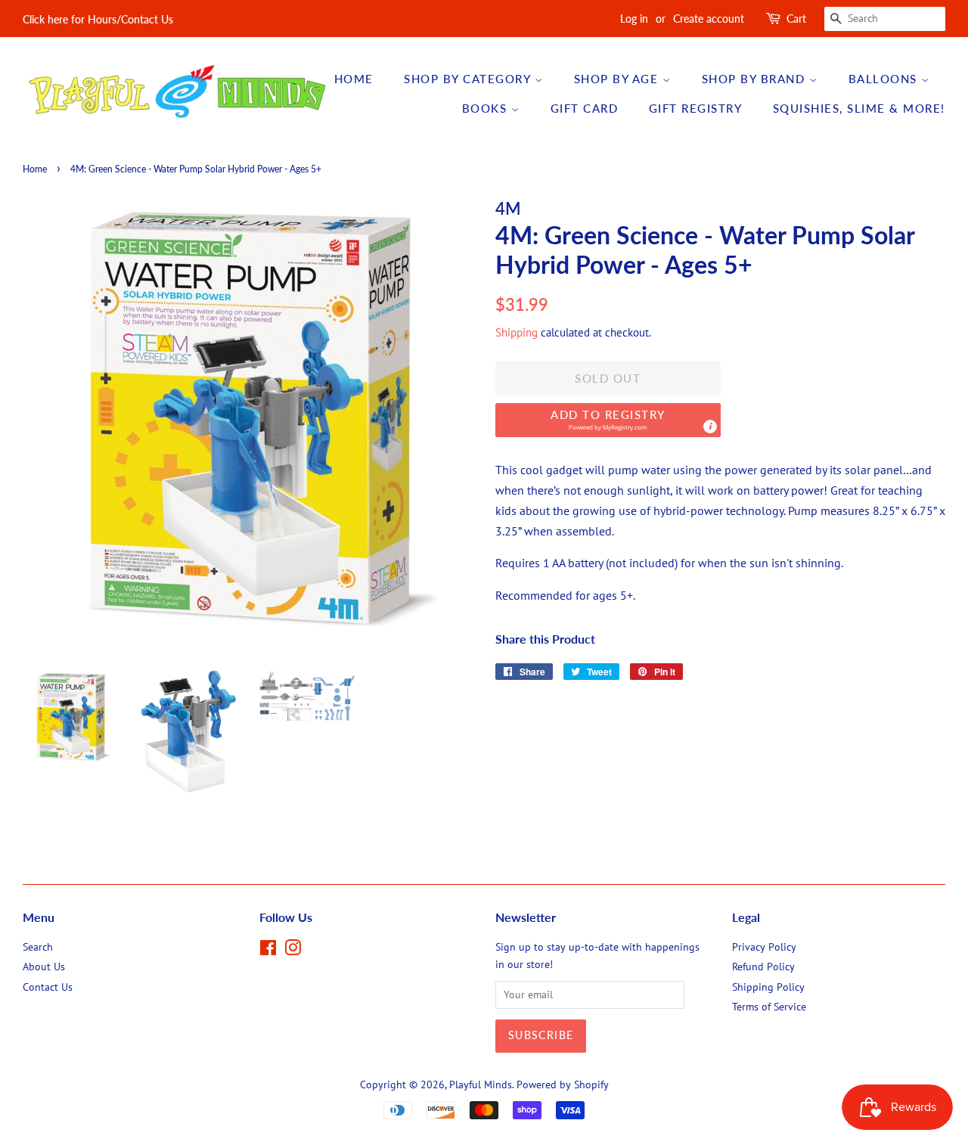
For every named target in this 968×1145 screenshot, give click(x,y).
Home (354, 78)
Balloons (885, 78)
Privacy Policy (764, 947)
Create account (708, 18)
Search (38, 947)
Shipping (516, 332)
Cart (796, 18)
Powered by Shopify (563, 1084)
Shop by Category (469, 78)
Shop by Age (618, 78)
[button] (608, 420)
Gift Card (585, 108)
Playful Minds (480, 1084)
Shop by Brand (755, 78)
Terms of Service (769, 1006)
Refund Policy (763, 966)
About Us (44, 966)
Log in (634, 18)
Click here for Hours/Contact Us (98, 19)
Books (486, 108)
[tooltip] (710, 426)
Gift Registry (696, 108)
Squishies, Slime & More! (859, 108)
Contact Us (48, 987)
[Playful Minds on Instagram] (292, 950)
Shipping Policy (768, 987)
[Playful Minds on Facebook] (268, 950)
